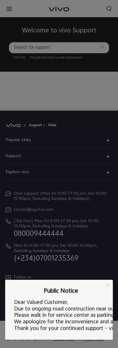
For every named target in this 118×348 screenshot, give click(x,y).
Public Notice (61, 291)
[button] (107, 285)
